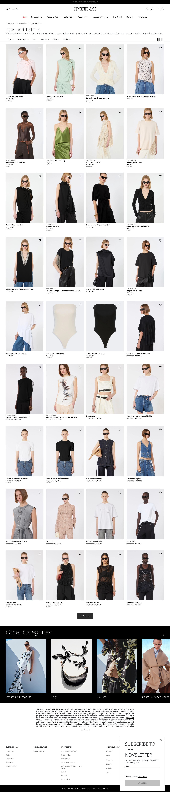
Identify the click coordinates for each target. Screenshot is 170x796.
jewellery (78, 724)
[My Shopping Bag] (162, 9)
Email (127, 766)
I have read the (137, 777)
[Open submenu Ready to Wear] (60, 17)
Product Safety (11, 766)
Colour (55, 39)
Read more (84, 730)
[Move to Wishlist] (39, 48)
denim (105, 724)
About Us (64, 775)
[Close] (161, 740)
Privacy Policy (66, 755)
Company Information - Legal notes (71, 767)
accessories (55, 724)
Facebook (109, 751)
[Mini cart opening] (165, 9)
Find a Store (10, 759)
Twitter (108, 756)
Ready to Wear (22, 23)
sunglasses (68, 724)
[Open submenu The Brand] (123, 17)
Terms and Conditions (68, 751)
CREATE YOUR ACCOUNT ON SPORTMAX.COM (85, 2)
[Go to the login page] (152, 9)
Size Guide (9, 762)
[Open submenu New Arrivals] (43, 17)
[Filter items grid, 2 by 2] (162, 39)
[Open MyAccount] (154, 9)
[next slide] (163, 635)
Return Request (39, 751)
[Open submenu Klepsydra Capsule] (110, 17)
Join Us (63, 772)
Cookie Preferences (68, 762)
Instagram (109, 760)
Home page (10, 23)
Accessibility (65, 779)
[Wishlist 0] (157, 9)
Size (33, 39)
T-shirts (58, 713)
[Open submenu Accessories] (89, 17)
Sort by (65, 39)
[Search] (147, 9)
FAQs (8, 755)
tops (107, 726)
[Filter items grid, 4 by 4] (158, 39)
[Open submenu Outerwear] (74, 17)
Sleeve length (21, 39)
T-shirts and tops (52, 709)
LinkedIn (108, 764)
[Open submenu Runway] (135, 17)
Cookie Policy (65, 759)
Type (9, 39)
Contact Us (10, 751)
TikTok (108, 773)
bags (88, 724)
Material (44, 39)
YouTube (108, 768)
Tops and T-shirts (35, 23)
